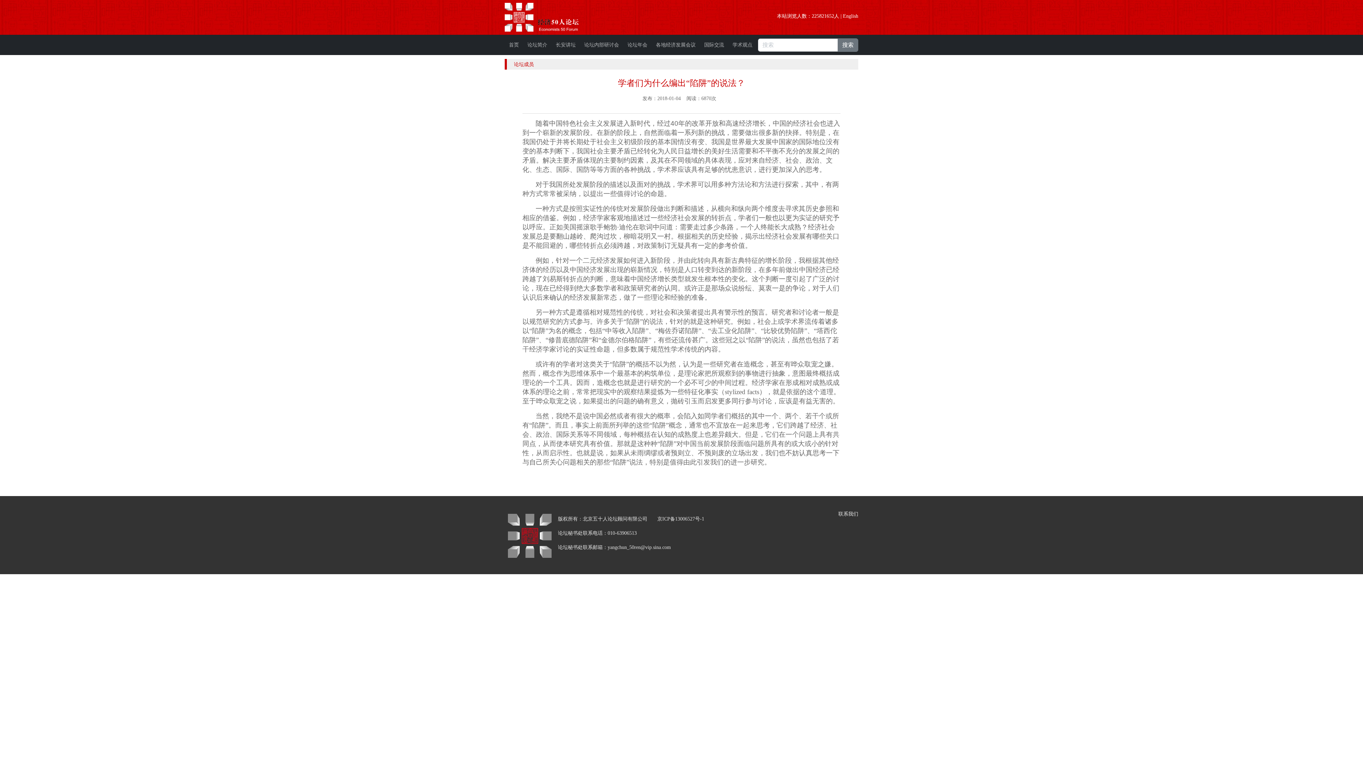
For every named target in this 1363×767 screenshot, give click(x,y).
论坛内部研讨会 (601, 45)
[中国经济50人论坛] (550, 17)
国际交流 (714, 45)
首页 (514, 45)
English (850, 16)
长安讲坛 (566, 45)
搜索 (848, 45)
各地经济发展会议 (676, 45)
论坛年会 (637, 45)
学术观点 (742, 45)
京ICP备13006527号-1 (680, 519)
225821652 (823, 16)
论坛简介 (537, 45)
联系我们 (848, 514)
